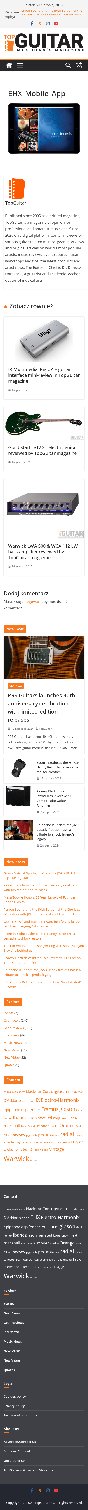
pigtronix (31, 1135)
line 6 (73, 1118)
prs (41, 1134)
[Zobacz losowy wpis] (79, 65)
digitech (59, 1091)
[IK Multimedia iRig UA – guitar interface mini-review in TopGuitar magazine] (44, 319)
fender (34, 1109)
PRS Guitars (52, 1135)
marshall (12, 1125)
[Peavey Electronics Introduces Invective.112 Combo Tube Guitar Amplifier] (18, 801)
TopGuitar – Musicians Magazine (28, 1470)
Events (9, 1013)
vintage (56, 1149)
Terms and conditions (20, 1415)
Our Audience (14, 1460)
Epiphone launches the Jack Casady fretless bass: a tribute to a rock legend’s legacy (58, 832)
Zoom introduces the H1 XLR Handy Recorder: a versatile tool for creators (58, 767)
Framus (49, 1109)
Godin (79, 1110)
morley (54, 1126)
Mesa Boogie (28, 1126)
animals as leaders (14, 1091)
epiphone (12, 1109)
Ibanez (20, 1118)
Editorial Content (17, 1451)
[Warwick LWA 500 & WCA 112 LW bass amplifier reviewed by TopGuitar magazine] (44, 481)
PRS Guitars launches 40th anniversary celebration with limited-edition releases (41, 707)
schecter (9, 1142)
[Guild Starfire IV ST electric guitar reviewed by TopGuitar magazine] (44, 409)
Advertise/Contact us (20, 1442)
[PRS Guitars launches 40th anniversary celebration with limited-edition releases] (44, 657)
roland (79, 1135)
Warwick (16, 1158)
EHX (35, 1099)
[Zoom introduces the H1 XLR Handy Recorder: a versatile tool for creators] (18, 770)
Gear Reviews (14, 1028)
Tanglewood (64, 1142)
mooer (43, 1125)
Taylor (77, 1141)
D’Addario (12, 1100)
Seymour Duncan (27, 1142)
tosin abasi (42, 1150)
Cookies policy (15, 1396)
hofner (8, 1118)
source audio (47, 1142)
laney (64, 1118)
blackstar (34, 1091)
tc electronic (13, 1149)
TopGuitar (45, 729)
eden (25, 1100)
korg (56, 1118)
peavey (19, 1134)
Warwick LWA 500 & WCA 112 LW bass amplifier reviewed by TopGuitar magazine (43, 552)
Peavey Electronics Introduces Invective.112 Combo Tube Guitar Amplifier (55, 798)
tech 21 (28, 1149)
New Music (12, 1050)
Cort (46, 1091)
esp (24, 1109)
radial (67, 1134)
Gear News (15, 685)
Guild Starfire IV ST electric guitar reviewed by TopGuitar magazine (42, 450)
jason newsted (40, 1117)
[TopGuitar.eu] (9, 65)
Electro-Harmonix (60, 1100)
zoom (33, 1160)
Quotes (9, 1065)
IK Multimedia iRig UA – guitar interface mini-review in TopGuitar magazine (44, 375)
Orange (67, 1125)
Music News (13, 1043)
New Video (12, 1057)
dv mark (79, 1092)
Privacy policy (14, 1406)
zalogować (31, 601)
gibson (67, 1109)
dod (70, 1092)
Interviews (11, 1035)
